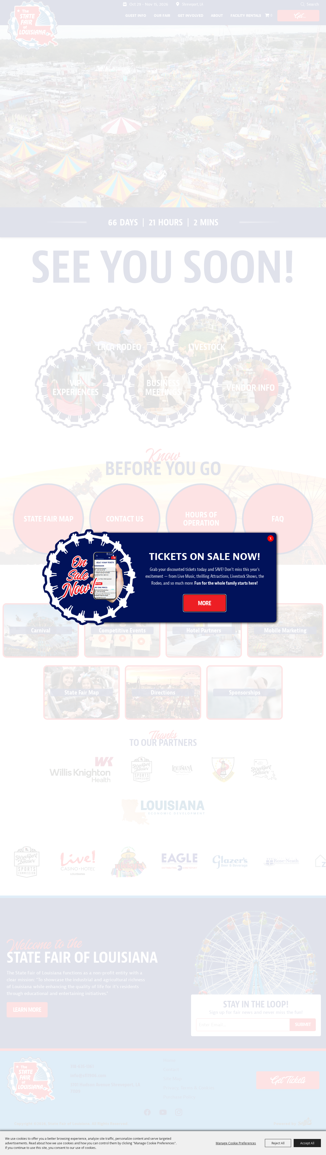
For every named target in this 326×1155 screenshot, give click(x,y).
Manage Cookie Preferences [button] (236, 1143)
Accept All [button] (307, 1143)
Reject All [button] (277, 1143)
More (204, 603)
